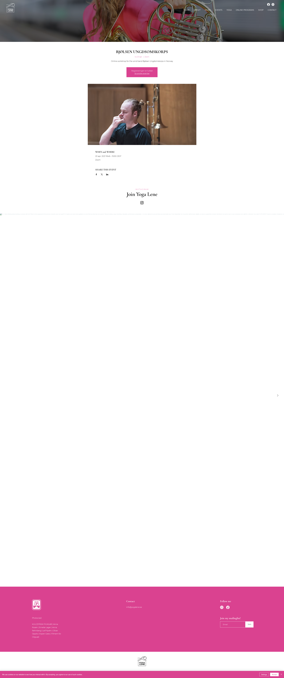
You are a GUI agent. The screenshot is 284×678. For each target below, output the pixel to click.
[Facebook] (268, 4)
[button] (208, 10)
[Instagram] (273, 4)
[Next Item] (277, 395)
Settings (264, 674)
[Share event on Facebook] (96, 174)
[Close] (281, 674)
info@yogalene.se (134, 607)
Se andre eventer (142, 73)
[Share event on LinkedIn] (107, 174)
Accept (274, 674)
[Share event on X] (102, 174)
